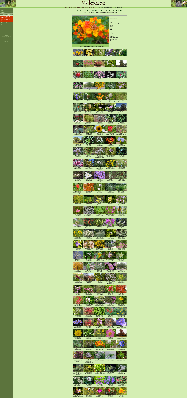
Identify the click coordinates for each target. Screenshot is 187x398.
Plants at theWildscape (4, 30)
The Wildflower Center (114, 45)
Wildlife (3, 27)
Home (2, 10)
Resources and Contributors (4, 25)
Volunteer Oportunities (6, 14)
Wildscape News (5, 22)
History (3, 12)
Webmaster (6, 41)
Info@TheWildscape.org (6, 36)
